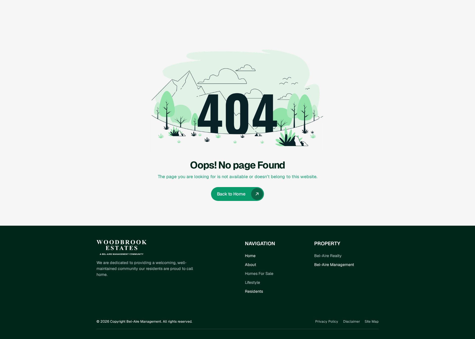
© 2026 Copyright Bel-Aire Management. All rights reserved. (144, 321)
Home (250, 255)
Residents (254, 291)
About (250, 264)
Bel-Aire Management (334, 264)
